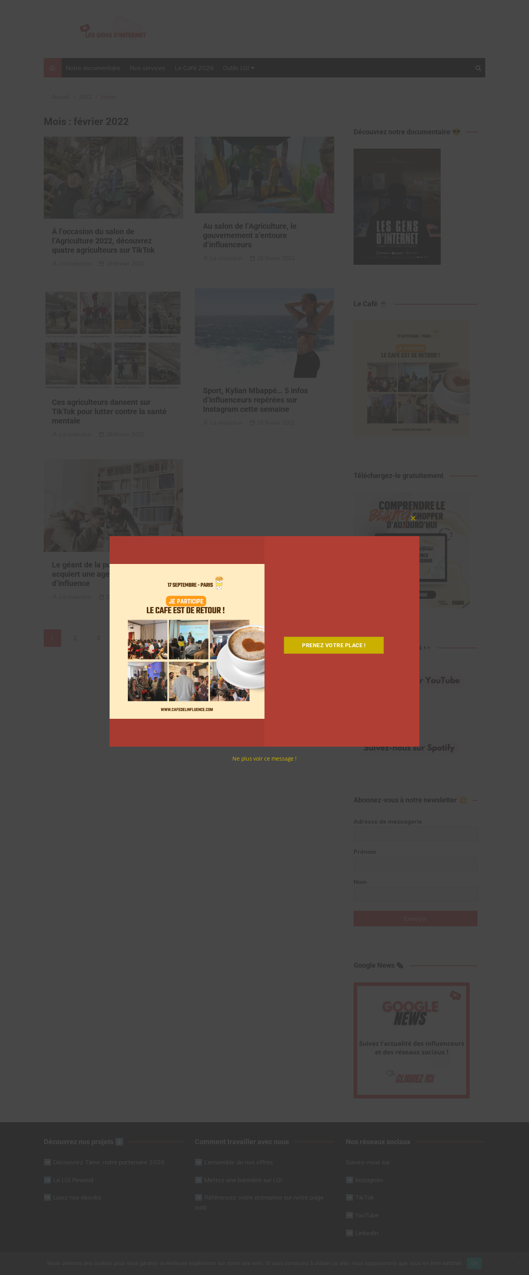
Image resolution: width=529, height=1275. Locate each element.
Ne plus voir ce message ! (264, 758)
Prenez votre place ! (334, 645)
